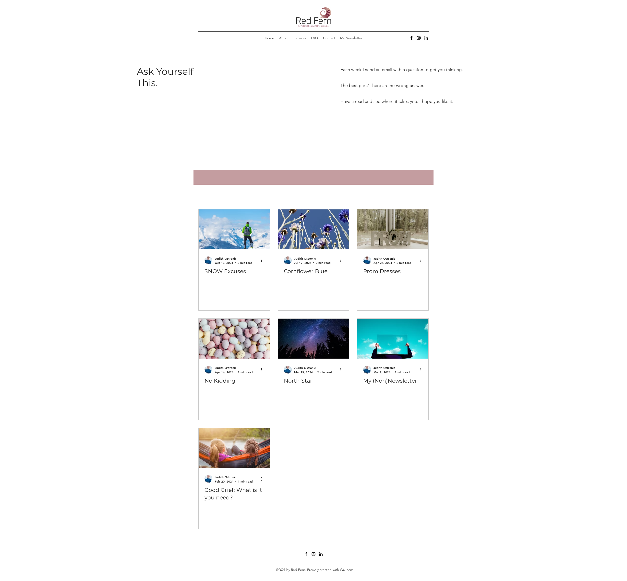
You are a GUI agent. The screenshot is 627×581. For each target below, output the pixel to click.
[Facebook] (411, 38)
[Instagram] (418, 38)
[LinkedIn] (426, 38)
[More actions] (263, 260)
